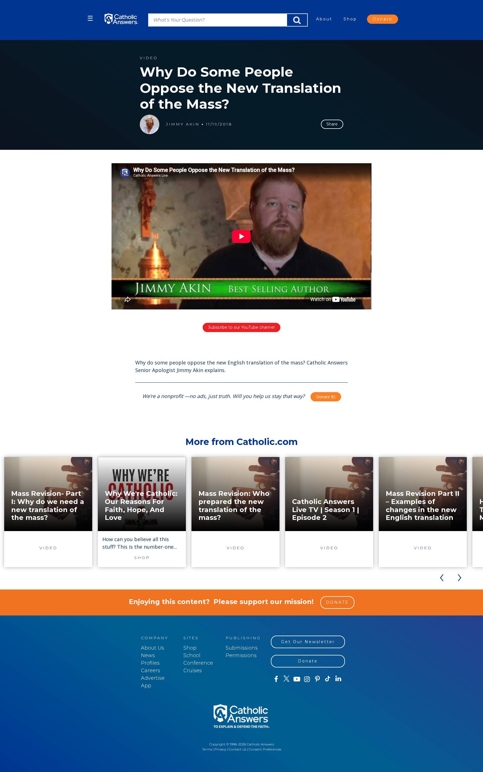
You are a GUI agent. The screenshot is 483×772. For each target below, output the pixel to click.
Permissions (241, 655)
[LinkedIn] (338, 679)
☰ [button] (90, 18)
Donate (382, 19)
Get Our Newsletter (308, 641)
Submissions (242, 648)
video (149, 58)
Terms (207, 749)
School (191, 655)
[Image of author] (149, 124)
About (324, 19)
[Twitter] (286, 679)
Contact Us (237, 749)
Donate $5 (325, 396)
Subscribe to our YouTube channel (241, 327)
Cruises (192, 670)
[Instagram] (307, 679)
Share (332, 124)
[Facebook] (276, 679)
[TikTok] (328, 679)
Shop (350, 19)
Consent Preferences (265, 749)
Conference (198, 663)
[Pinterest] (317, 679)
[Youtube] (297, 679)
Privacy (220, 749)
